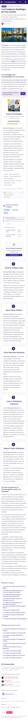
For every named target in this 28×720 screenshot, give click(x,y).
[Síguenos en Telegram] (17, 707)
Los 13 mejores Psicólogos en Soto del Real (14, 655)
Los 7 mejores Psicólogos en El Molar (12, 658)
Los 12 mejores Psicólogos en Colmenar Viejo (14, 633)
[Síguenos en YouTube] (14, 707)
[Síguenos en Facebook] (2, 707)
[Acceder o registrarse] (25, 2)
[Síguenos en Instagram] (11, 707)
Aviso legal (9, 717)
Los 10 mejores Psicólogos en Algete (12, 651)
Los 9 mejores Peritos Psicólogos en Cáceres (14, 612)
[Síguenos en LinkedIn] (8, 707)
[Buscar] (20, 2)
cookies (19, 717)
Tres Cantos (4, 45)
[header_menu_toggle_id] (1, 2)
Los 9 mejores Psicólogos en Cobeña (12, 653)
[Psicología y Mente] (9, 2)
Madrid (13, 61)
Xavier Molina (7, 24)
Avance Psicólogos (14, 113)
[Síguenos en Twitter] (5, 707)
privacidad (14, 717)
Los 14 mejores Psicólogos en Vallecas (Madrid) (14, 619)
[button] (9, 224)
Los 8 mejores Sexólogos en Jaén (11, 610)
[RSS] (20, 707)
